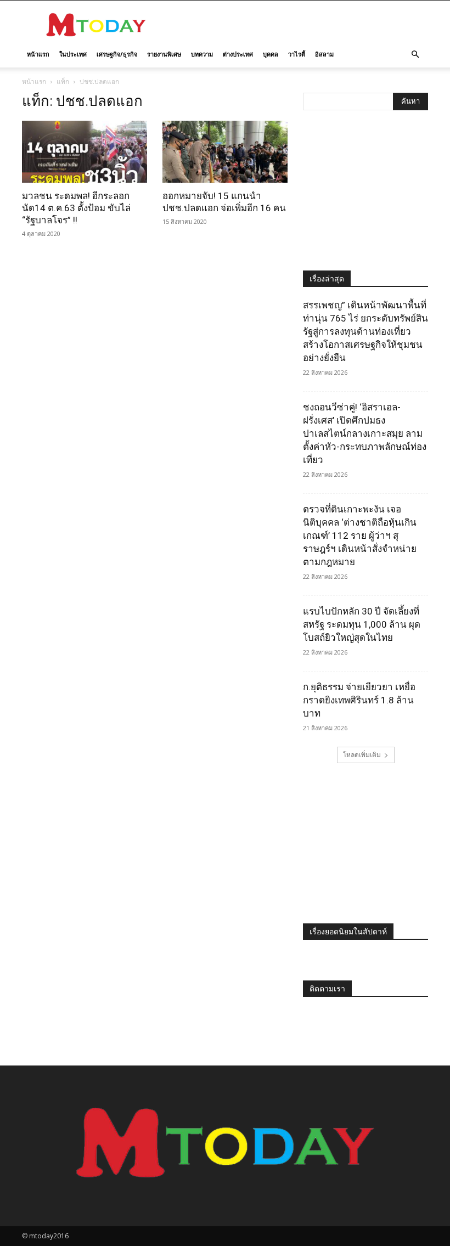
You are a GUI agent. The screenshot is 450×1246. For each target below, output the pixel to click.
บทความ (202, 54)
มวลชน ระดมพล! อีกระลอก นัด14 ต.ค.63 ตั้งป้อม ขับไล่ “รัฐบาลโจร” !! (76, 207)
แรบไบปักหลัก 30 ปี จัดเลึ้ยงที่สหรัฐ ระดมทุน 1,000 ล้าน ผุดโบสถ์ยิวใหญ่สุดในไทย (361, 624)
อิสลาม (324, 54)
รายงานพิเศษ (164, 54)
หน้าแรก (38, 54)
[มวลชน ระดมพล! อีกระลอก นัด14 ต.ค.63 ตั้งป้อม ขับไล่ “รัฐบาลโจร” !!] (84, 152)
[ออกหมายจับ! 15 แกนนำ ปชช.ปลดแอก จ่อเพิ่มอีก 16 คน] (225, 152)
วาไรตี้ (296, 54)
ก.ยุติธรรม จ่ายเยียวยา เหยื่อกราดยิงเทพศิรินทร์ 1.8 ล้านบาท (359, 700)
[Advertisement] (299, 24)
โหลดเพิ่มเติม (362, 754)
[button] (415, 54)
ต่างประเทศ (238, 54)
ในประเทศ (73, 54)
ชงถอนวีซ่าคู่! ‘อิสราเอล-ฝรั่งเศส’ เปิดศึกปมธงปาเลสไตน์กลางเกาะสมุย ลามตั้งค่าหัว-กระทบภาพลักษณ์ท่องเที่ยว (364, 433)
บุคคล (270, 54)
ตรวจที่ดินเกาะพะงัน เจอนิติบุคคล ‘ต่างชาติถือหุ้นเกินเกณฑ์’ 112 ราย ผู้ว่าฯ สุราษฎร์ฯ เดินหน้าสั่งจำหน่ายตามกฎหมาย (360, 535)
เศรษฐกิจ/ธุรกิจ (117, 54)
